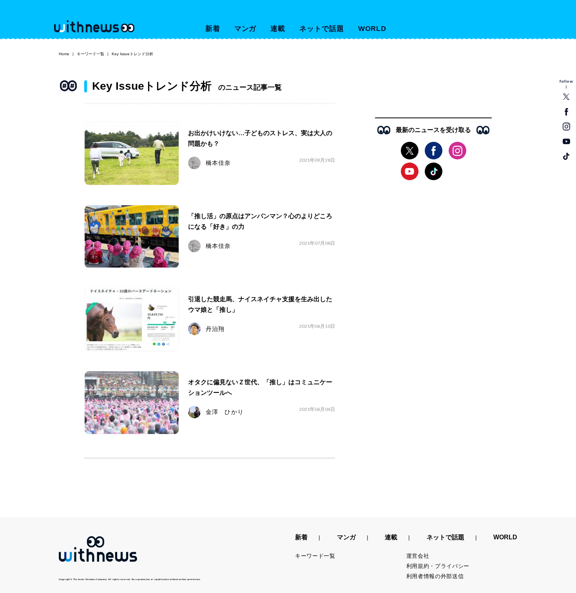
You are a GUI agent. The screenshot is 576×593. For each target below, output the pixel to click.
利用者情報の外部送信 (435, 576)
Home (64, 54)
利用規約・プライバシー (438, 566)
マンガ (245, 29)
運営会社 (417, 556)
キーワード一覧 (90, 54)
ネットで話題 (321, 29)
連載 (277, 29)
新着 (212, 29)
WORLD (372, 29)
